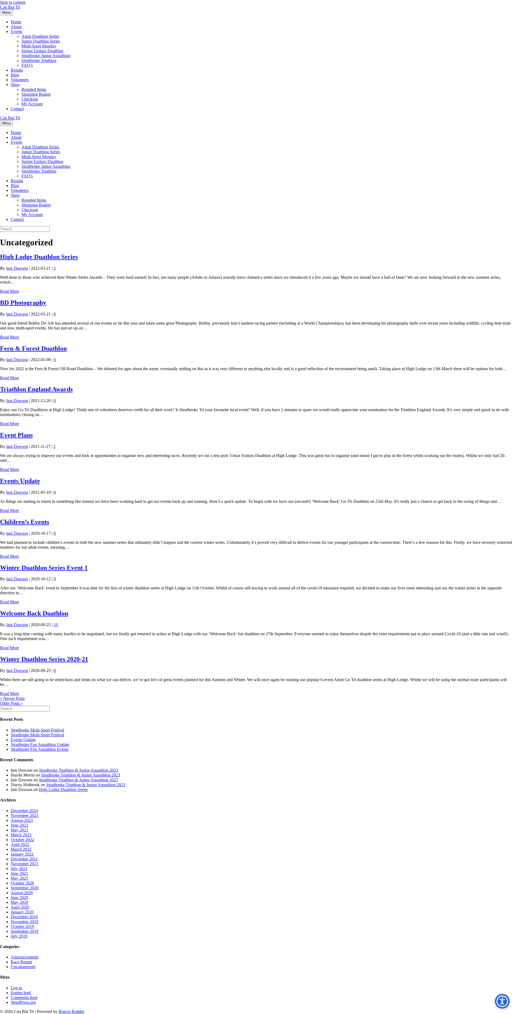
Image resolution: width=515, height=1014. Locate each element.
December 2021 (24, 859)
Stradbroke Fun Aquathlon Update (40, 744)
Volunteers (20, 79)
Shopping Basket (35, 94)
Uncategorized (23, 966)
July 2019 (19, 936)
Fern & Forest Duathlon (33, 348)
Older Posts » (11, 703)
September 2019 (24, 931)
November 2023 (24, 815)
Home (16, 22)
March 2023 (21, 835)
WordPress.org (23, 1002)
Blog (15, 75)
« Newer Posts (12, 698)
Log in (16, 988)
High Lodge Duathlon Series (39, 256)
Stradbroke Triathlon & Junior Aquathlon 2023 (78, 770)
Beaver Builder (71, 1011)
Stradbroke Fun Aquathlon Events (39, 749)
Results (17, 70)
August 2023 (22, 820)
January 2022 (22, 854)
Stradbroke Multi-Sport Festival (37, 730)
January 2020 (22, 912)
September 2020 (24, 888)
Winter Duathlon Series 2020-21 (44, 659)
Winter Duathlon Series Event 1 (44, 567)
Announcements (24, 957)
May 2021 (19, 878)
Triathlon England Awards (36, 389)
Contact (17, 108)
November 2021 (24, 863)
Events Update (20, 480)
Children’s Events (24, 521)
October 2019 (22, 926)
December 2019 (24, 917)
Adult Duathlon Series (40, 36)
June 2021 (19, 873)
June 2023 (19, 825)
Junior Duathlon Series (40, 41)
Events (16, 31)
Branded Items (33, 89)
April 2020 (20, 907)
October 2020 (22, 883)
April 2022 (20, 844)
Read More (9, 291)
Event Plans (16, 435)
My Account (32, 104)
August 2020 (22, 892)
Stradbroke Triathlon (38, 60)
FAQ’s (27, 65)
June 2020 (19, 897)
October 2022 (22, 839)
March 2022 (21, 849)
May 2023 (19, 830)
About (16, 26)
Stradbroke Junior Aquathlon (45, 55)
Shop (15, 84)
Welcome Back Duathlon (34, 613)
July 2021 (19, 868)
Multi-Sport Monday (38, 46)
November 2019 (24, 921)
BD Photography (23, 302)
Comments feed (24, 997)
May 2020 (19, 902)
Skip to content (12, 2)
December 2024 (24, 810)
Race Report (21, 962)
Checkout (29, 99)
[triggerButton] (502, 1001)
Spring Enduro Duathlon (42, 51)
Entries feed (21, 992)
